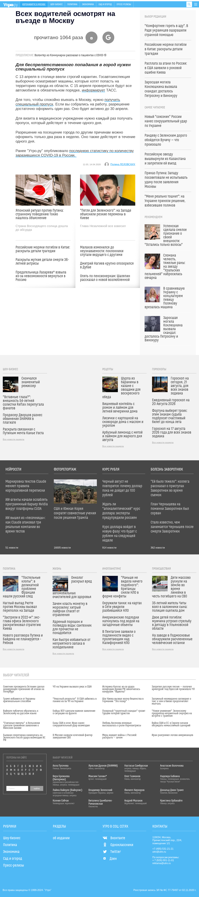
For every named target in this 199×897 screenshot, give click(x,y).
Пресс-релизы (124, 4)
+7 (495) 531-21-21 (163, 848)
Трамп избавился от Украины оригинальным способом (19, 700)
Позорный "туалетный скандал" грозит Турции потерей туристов (123, 712)
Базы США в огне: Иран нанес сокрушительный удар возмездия (71, 724)
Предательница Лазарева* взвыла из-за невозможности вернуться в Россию (41, 276)
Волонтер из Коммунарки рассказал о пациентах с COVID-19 (70, 55)
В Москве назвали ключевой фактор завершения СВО (73, 736)
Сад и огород (105, 4)
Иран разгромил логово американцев (172, 735)
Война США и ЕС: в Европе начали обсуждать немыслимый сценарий (171, 724)
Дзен (113, 859)
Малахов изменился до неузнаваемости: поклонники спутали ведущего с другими (101, 251)
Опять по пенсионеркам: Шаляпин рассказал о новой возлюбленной (105, 278)
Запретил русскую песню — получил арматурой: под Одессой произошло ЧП (173, 687)
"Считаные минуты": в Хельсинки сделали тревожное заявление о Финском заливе (21, 725)
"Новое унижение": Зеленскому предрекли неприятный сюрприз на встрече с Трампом (172, 713)
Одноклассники (121, 845)
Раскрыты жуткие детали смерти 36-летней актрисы (42, 262)
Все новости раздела (13, 439)
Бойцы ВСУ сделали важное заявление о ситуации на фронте (74, 712)
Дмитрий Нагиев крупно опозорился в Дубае (107, 265)
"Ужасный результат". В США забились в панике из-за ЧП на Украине (75, 700)
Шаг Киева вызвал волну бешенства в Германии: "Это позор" (122, 700)
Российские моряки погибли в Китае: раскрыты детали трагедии (43, 249)
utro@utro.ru (159, 851)
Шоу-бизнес (56, 4)
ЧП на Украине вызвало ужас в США (72, 686)
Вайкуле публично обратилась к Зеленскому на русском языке (20, 712)
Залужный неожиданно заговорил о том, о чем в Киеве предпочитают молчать (171, 701)
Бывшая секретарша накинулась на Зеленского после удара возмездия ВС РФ (24, 737)
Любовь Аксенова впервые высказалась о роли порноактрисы (121, 724)
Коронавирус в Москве (34, 4)
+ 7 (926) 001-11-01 (163, 860)
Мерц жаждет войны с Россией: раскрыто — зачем (119, 736)
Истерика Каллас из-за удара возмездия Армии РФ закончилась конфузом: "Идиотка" (121, 689)
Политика (72, 4)
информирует (93, 90)
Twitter (115, 852)
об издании (61, 838)
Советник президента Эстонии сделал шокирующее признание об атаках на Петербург (23, 689)
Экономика (88, 4)
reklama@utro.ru (161, 863)
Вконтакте (117, 838)
